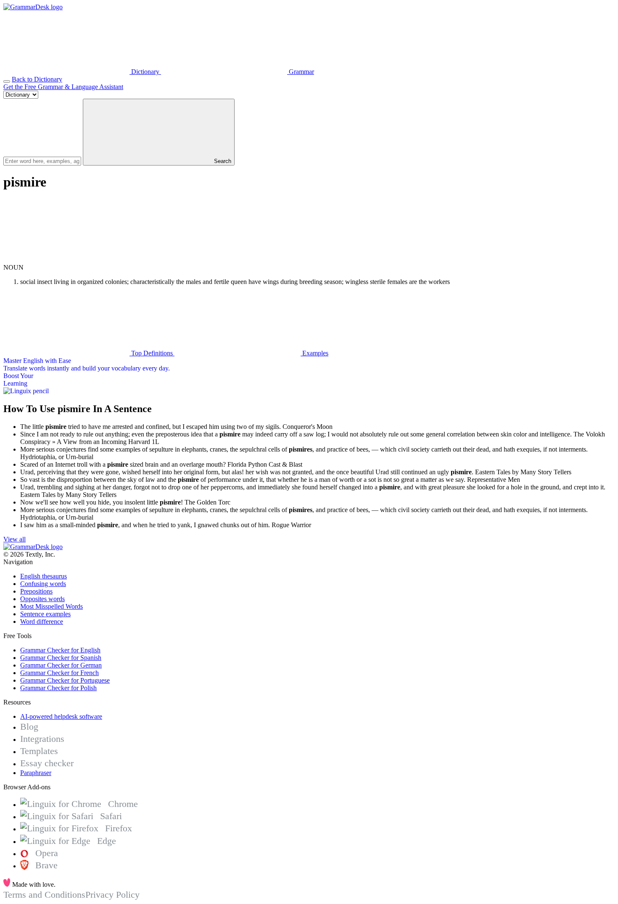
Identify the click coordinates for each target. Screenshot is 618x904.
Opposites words (42, 598)
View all (14, 539)
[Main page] (33, 7)
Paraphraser (35, 772)
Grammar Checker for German (61, 665)
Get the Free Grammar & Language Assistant (63, 86)
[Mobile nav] (6, 81)
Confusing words (43, 583)
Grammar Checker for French (59, 672)
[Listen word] (66, 259)
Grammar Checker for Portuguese (65, 680)
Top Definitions (151, 353)
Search (221, 161)
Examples (314, 353)
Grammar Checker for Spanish (60, 657)
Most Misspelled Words (51, 606)
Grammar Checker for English (60, 650)
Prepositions (36, 591)
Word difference (41, 621)
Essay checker (47, 763)
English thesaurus (43, 576)
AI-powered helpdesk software (61, 716)
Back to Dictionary (37, 79)
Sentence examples (45, 614)
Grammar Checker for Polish (58, 687)
